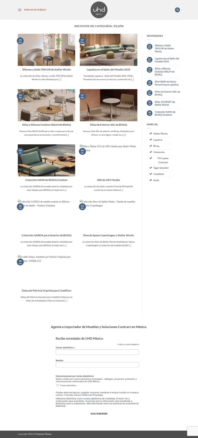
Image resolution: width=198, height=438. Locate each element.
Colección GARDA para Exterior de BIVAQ (46, 235)
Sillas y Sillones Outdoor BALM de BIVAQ (46, 124)
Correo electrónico (65, 347)
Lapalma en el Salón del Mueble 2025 (108, 69)
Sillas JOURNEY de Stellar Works (165, 103)
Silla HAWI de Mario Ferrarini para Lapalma (167, 83)
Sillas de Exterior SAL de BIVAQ (108, 124)
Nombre (59, 360)
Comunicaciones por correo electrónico (75, 376)
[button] (20, 10)
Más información (95, 403)
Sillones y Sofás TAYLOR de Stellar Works (46, 69)
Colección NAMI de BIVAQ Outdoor (46, 180)
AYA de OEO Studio (108, 180)
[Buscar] (177, 9)
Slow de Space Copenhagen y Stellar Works (108, 235)
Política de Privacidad (92, 395)
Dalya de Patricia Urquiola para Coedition (46, 290)
